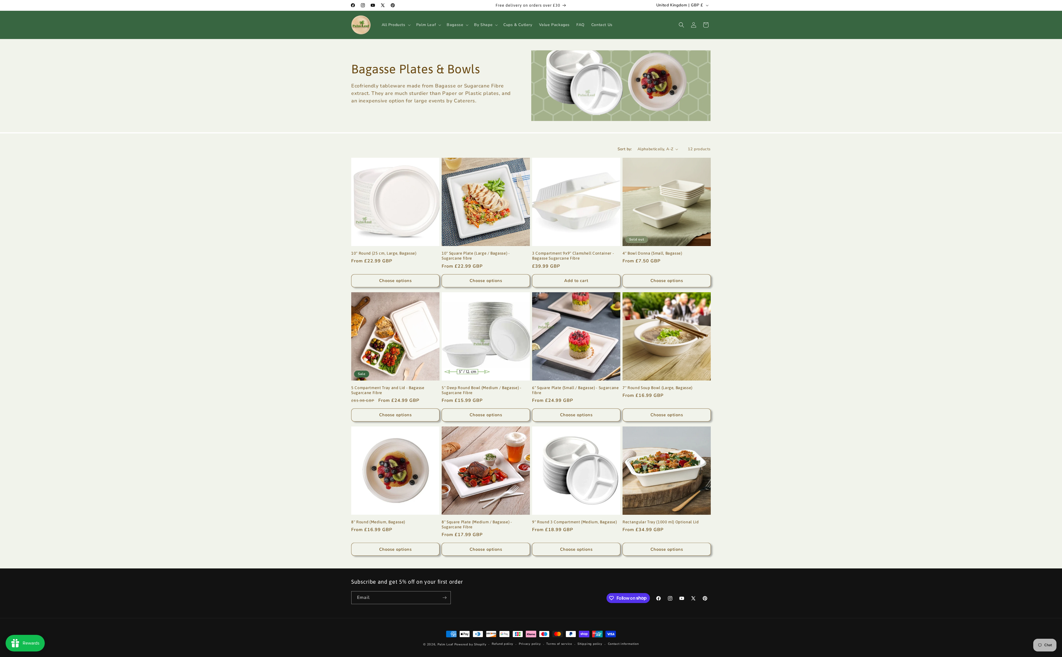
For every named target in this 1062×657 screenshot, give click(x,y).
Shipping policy (589, 644)
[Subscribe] (444, 597)
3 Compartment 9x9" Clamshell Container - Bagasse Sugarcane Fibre (573, 255)
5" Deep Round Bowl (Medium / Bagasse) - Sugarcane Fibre (482, 390)
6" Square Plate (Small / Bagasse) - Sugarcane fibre (575, 390)
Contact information (623, 644)
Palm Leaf (445, 644)
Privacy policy (530, 644)
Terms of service (559, 644)
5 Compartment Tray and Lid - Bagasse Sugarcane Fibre (388, 390)
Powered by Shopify (470, 644)
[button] (395, 25)
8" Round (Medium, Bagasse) (378, 522)
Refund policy (502, 644)
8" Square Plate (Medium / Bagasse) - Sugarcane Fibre (477, 524)
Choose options (395, 280)
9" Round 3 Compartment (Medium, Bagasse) (574, 522)
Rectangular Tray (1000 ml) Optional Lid (661, 522)
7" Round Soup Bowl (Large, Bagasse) (658, 388)
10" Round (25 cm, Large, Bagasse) (384, 253)
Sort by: (625, 149)
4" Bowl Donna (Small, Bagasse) (652, 253)
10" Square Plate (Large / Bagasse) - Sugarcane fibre (476, 255)
